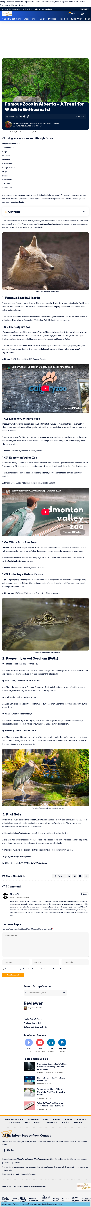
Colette (45, 291)
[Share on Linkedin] (20, 116)
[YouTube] (8, 1150)
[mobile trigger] (87, 14)
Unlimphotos (54, 291)
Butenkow (45, 652)
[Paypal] (62, 1046)
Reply (85, 894)
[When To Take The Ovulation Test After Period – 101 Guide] (29, 1105)
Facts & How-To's (56, 1073)
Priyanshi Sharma (20, 123)
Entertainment (43, 1073)
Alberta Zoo (22, 833)
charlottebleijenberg (45, 808)
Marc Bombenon (21, 132)
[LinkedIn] (51, 1046)
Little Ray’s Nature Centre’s (14, 579)
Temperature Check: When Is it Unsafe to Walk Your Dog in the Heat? (51, 1092)
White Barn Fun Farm (11, 547)
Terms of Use (47, 9)
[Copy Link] (28, 116)
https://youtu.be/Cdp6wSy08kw (16, 856)
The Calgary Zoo (9, 332)
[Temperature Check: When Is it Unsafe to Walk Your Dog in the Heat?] (29, 1092)
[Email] (80, 876)
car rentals (48, 437)
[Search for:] (42, 993)
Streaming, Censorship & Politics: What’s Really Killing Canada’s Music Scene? (52, 1067)
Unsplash (33, 132)
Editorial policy (23, 1159)
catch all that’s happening (33, 1204)
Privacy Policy (33, 9)
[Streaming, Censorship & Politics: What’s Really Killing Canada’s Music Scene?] (29, 1066)
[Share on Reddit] (24, 116)
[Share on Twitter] (16, 116)
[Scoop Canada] (7, 13)
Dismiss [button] (21, 5)
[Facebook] (29, 1046)
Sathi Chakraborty (39, 863)
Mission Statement (42, 1159)
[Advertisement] (45, 39)
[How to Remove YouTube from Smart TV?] (29, 1080)
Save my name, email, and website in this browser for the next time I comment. (33, 969)
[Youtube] (40, 1046)
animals (29, 345)
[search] (77, 14)
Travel (56, 123)
